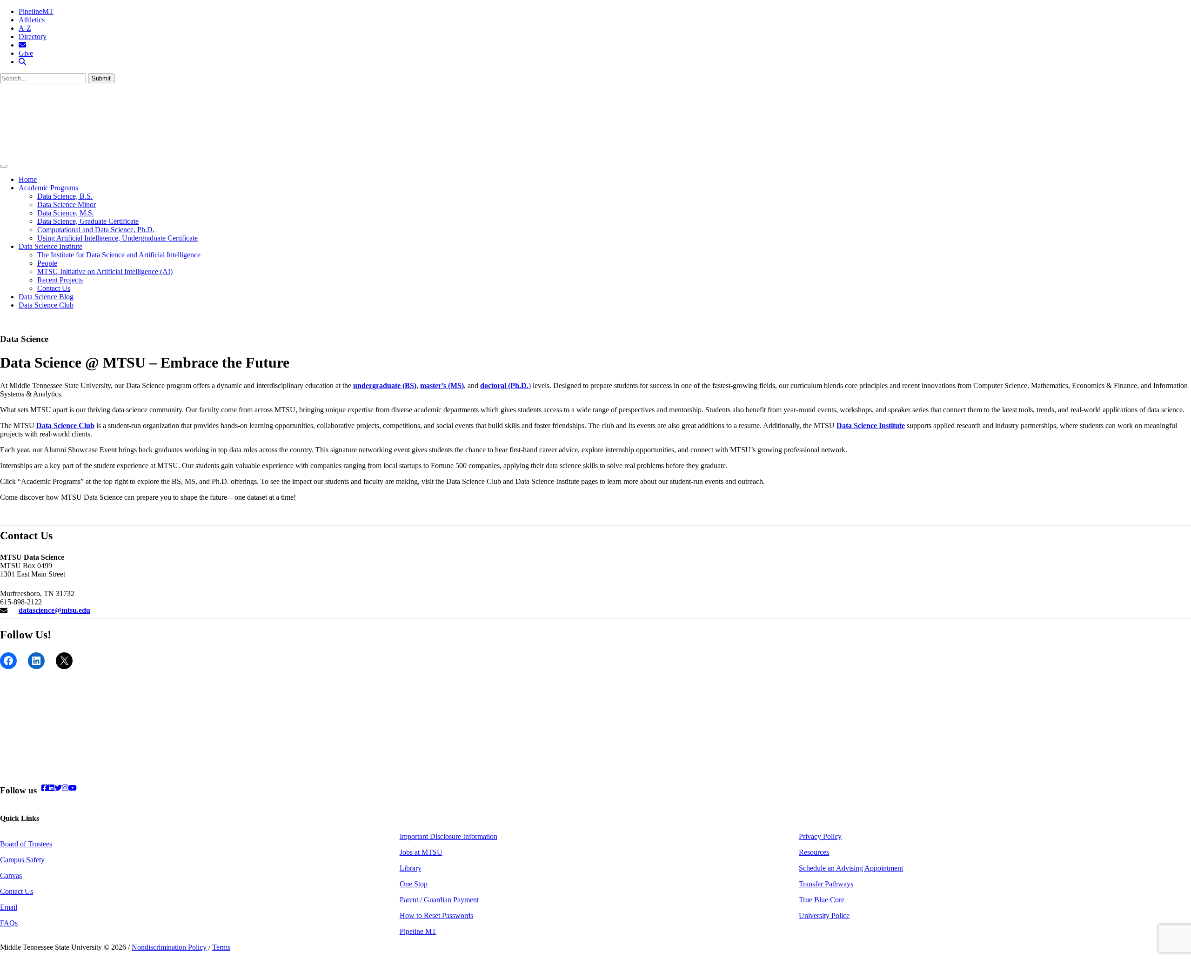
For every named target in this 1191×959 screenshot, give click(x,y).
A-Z (25, 28)
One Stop (414, 884)
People (47, 263)
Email (8, 907)
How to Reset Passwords (436, 915)
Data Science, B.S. (65, 196)
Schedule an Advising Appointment (851, 868)
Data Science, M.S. (65, 213)
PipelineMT (36, 11)
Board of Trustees (26, 844)
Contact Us (53, 288)
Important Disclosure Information (448, 836)
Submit (101, 78)
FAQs (9, 923)
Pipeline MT (418, 931)
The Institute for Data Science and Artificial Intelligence (119, 255)
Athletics (32, 20)
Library (411, 868)
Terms (221, 947)
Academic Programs (48, 188)
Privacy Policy (820, 836)
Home (28, 179)
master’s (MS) (442, 385)
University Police (824, 915)
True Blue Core (821, 900)
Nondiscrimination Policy (169, 947)
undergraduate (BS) (384, 385)
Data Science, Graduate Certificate (88, 221)
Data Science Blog (46, 297)
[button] (22, 62)
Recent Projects (60, 280)
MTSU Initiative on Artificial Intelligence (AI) (105, 271)
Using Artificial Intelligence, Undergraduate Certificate (117, 238)
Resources (814, 852)
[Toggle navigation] (3, 166)
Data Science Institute (50, 246)
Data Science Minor (66, 204)
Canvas (11, 875)
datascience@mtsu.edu (54, 610)
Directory (33, 36)
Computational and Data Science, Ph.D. (95, 230)
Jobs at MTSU (421, 852)
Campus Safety (22, 860)
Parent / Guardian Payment (439, 900)
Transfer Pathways (826, 884)
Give (26, 53)
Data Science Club (46, 305)
